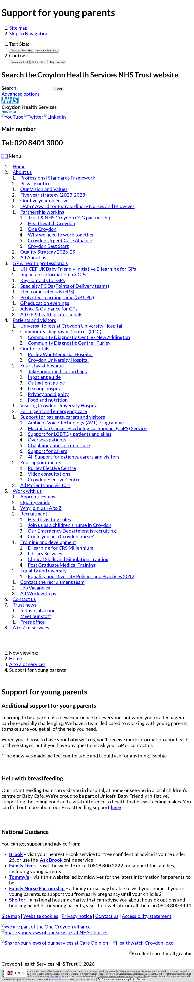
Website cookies (40, 916)
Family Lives (22, 865)
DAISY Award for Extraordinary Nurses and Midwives (77, 206)
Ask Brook (51, 860)
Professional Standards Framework (57, 177)
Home (15, 658)
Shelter (17, 899)
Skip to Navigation (28, 33)
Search (9, 88)
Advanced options (21, 94)
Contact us (106, 916)
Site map (18, 28)
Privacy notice (77, 916)
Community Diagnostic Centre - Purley (69, 343)
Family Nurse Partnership (37, 888)
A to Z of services (31, 627)
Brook (16, 854)
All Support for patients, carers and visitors (73, 456)
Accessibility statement (146, 916)
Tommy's (19, 877)
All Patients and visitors (45, 485)
